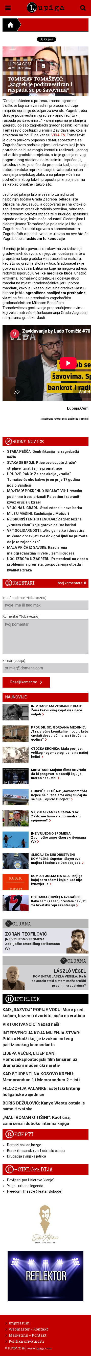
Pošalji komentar (25, 682)
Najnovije (16, 697)
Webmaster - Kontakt (28, 1329)
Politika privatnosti (26, 1341)
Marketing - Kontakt (28, 1335)
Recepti (19, 1134)
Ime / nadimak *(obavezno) (25, 598)
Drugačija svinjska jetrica (26, 1156)
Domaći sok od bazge (24, 1145)
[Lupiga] (45, 6)
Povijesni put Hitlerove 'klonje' (30, 1180)
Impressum (19, 1322)
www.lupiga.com (39, 1348)
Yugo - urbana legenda (25, 1186)
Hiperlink (22, 999)
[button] (8, 7)
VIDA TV (58, 135)
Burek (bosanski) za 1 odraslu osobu (36, 1151)
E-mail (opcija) (14, 661)
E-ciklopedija (29, 1169)
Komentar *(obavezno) (21, 616)
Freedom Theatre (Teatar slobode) (34, 1191)
